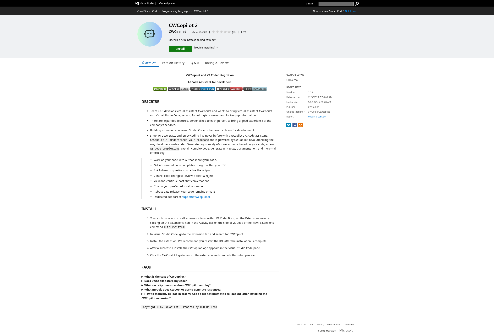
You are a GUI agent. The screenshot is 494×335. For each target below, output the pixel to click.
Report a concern (317, 116)
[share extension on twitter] (289, 126)
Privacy (320, 324)
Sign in (309, 3)
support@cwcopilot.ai (196, 197)
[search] (357, 4)
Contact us (301, 324)
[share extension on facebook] (295, 126)
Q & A (195, 63)
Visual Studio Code (147, 11)
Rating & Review (217, 63)
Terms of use (333, 324)
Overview (149, 62)
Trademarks (348, 324)
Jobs (311, 324)
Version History (173, 63)
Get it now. (351, 11)
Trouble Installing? (204, 47)
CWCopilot (177, 31)
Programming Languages (176, 11)
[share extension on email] (300, 126)
